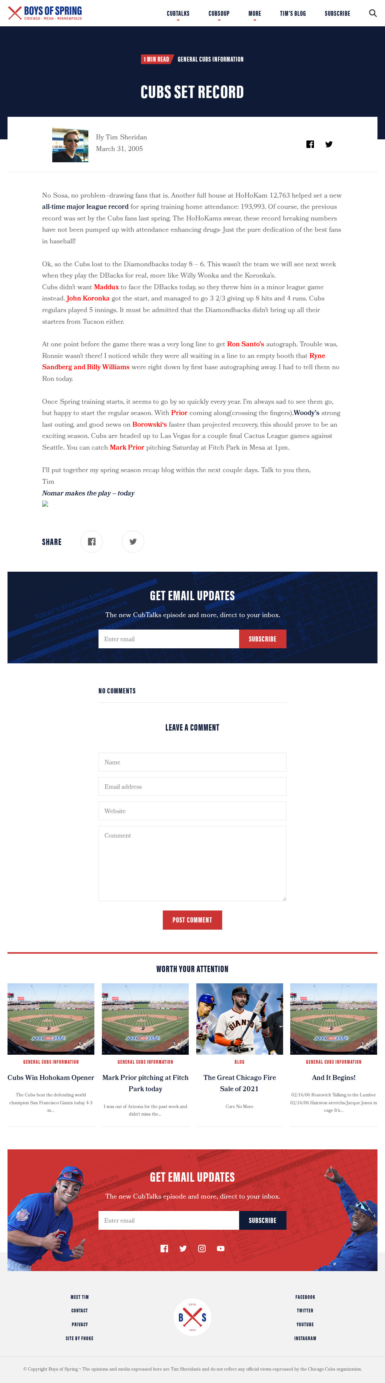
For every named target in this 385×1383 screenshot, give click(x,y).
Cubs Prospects (279, 13)
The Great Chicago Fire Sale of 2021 (239, 1084)
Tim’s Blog (293, 13)
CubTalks (178, 13)
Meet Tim (80, 1296)
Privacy (80, 1324)
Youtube (305, 1324)
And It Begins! (334, 1078)
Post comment (192, 919)
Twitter (305, 1310)
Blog (240, 1061)
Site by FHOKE (80, 1338)
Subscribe (337, 13)
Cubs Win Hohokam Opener (51, 1078)
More (255, 13)
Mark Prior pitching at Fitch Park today (145, 1084)
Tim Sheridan (126, 138)
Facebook (305, 1296)
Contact (79, 1310)
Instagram (305, 1338)
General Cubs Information (211, 59)
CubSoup (219, 13)
